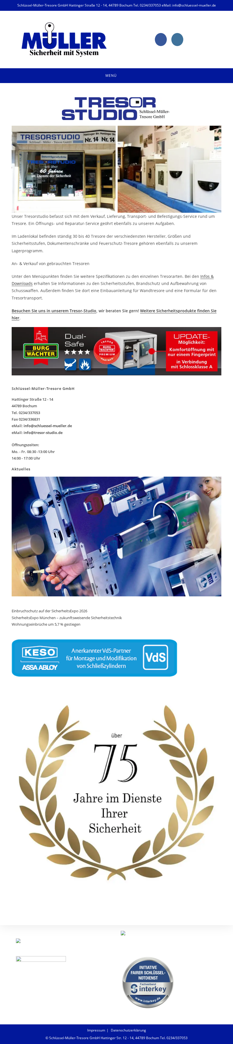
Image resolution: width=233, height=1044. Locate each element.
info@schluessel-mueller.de (48, 425)
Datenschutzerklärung (128, 1030)
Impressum (96, 1030)
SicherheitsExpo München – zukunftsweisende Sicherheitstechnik (67, 617)
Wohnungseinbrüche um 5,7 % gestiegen (46, 624)
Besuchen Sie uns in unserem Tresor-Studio (54, 310)
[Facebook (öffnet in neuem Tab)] (161, 39)
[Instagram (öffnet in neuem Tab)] (177, 39)
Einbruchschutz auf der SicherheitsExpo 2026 (50, 610)
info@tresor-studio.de (43, 432)
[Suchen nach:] (132, 75)
